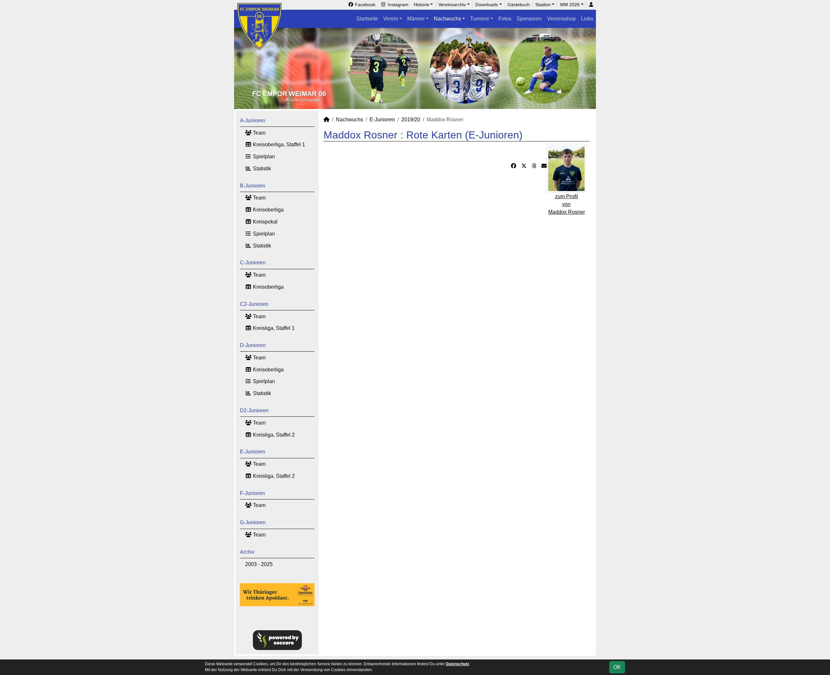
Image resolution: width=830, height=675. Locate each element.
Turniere (479, 18)
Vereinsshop (561, 18)
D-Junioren (253, 345)
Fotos (504, 18)
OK (617, 667)
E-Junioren (252, 451)
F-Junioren (252, 493)
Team (259, 133)
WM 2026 (570, 4)
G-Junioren (253, 522)
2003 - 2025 (259, 564)
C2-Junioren (254, 304)
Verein (390, 18)
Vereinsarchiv (452, 4)
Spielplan (263, 156)
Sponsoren (529, 18)
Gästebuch (518, 4)
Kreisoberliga (268, 209)
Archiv (247, 552)
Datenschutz (457, 664)
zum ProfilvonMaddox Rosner (566, 204)
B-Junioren (252, 185)
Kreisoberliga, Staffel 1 (278, 144)
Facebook (364, 4)
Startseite (367, 18)
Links (587, 18)
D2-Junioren (254, 410)
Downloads (486, 4)
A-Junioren (252, 120)
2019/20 (410, 119)
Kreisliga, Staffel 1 (273, 328)
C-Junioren (253, 262)
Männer (416, 18)
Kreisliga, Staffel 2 (273, 435)
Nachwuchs (447, 18)
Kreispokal (265, 221)
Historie (421, 4)
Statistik (261, 168)
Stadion (543, 4)
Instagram (397, 4)
